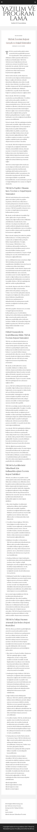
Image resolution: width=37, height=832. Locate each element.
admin (23, 46)
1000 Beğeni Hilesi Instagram (14, 804)
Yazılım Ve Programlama (18, 14)
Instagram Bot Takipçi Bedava (14, 808)
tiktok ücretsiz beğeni (12, 789)
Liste (6, 810)
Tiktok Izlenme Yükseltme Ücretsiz (15, 814)
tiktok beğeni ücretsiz (12, 787)
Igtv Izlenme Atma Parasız (13, 806)
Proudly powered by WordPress (24, 829)
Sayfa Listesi (9, 812)
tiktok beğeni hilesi (11, 782)
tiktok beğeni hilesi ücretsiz (14, 784)
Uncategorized (18, 35)
